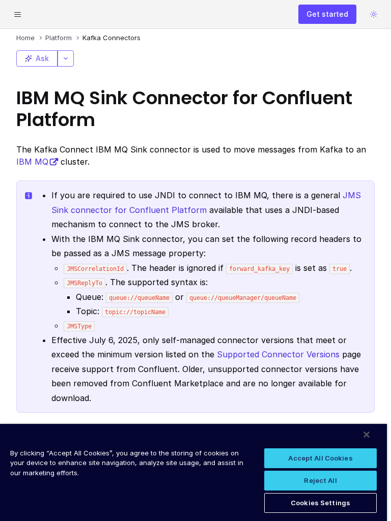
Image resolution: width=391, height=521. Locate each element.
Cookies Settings (320, 503)
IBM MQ (32, 162)
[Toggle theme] (374, 14)
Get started (327, 14)
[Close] (367, 435)
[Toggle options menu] (65, 58)
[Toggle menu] (17, 14)
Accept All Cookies (320, 458)
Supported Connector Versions (278, 354)
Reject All (320, 480)
